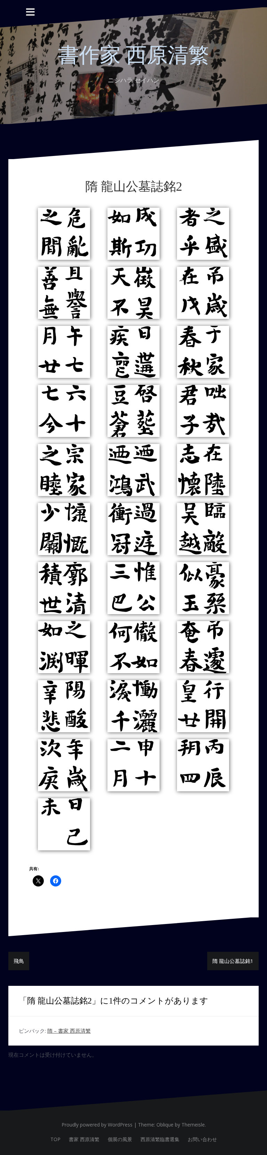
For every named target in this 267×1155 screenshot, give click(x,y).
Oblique (164, 1124)
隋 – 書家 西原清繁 (69, 1030)
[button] (64, 233)
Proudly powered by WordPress (97, 1124)
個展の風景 (120, 1139)
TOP (55, 1139)
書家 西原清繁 (84, 1139)
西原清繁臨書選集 (159, 1139)
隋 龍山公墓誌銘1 (232, 960)
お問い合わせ (202, 1139)
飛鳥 (19, 960)
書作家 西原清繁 (133, 55)
